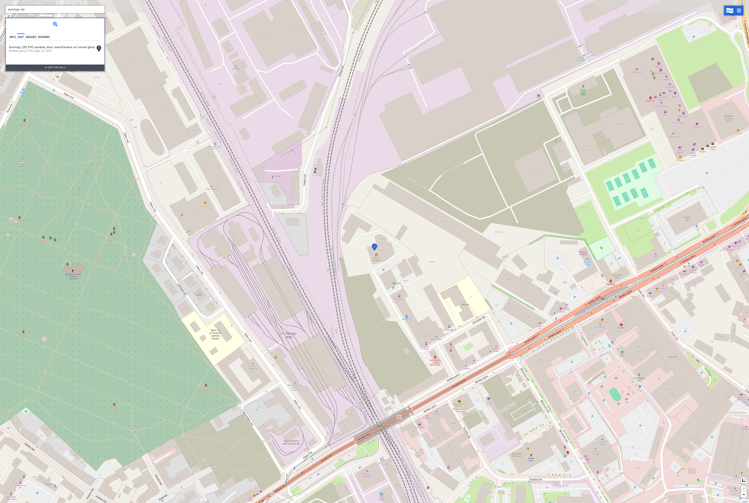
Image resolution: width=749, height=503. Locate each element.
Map (21, 37)
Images (31, 37)
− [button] (744, 494)
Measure (744, 480)
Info (12, 37)
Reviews (44, 37)
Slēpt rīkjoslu (56, 67)
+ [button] (744, 488)
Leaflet (745, 501)
